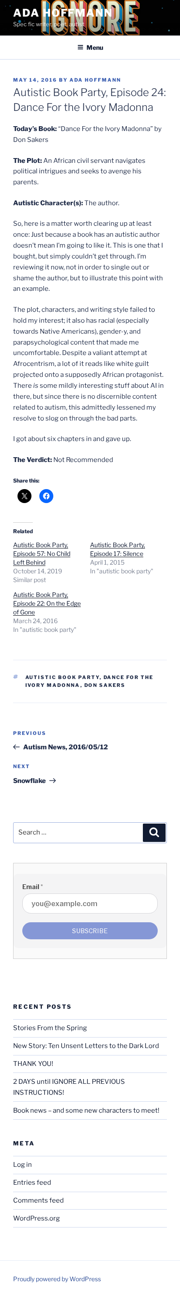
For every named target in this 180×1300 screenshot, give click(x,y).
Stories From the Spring (50, 1028)
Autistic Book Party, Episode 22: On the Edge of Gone (47, 603)
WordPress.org (36, 1218)
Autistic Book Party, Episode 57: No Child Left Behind (41, 553)
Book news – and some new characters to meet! (86, 1110)
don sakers (105, 685)
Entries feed (32, 1182)
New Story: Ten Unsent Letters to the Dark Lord (86, 1046)
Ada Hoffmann (63, 13)
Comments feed (38, 1200)
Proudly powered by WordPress (57, 1279)
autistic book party (62, 677)
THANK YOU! (33, 1064)
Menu (95, 47)
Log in (22, 1165)
